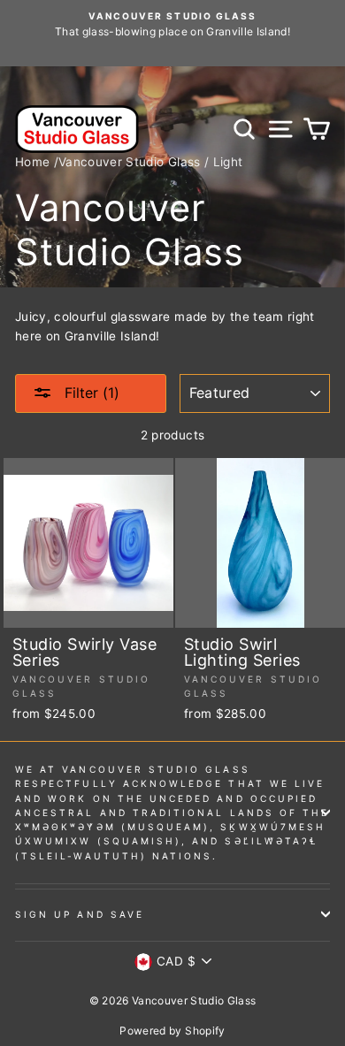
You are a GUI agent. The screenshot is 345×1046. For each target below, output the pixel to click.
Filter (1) (89, 392)
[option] (172, 25)
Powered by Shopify (172, 1030)
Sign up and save (79, 914)
